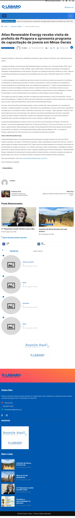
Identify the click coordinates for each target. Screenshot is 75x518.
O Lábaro (24, 48)
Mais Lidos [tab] (38, 251)
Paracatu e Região (16, 26)
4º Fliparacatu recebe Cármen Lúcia (24, 489)
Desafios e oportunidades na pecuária (23, 501)
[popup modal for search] (71, 16)
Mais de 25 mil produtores (22, 476)
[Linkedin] (73, 1)
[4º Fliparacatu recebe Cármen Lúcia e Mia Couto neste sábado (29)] (8, 489)
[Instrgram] (69, 1)
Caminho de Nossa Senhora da (23, 464)
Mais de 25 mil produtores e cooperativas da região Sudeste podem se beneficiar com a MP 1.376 (45, 21)
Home (6, 26)
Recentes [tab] (14, 251)
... (23, 264)
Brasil (24, 282)
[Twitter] (66, 1)
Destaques (7, 224)
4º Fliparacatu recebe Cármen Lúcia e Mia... (18, 229)
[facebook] (63, 1)
